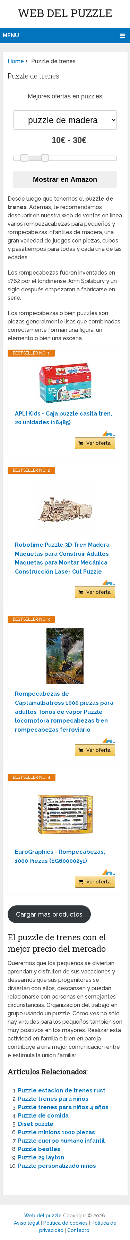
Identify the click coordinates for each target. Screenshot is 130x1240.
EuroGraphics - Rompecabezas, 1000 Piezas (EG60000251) (60, 856)
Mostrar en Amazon (65, 179)
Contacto (78, 1230)
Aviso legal (27, 1223)
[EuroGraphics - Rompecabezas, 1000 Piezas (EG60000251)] (65, 814)
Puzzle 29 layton (41, 1157)
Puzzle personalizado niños (57, 1166)
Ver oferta (98, 443)
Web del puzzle (65, 12)
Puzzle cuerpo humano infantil (61, 1140)
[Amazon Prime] (105, 433)
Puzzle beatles (39, 1149)
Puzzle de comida (43, 1115)
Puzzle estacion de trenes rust (61, 1090)
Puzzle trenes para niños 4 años (63, 1107)
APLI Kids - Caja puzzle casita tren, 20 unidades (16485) (63, 418)
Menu (11, 35)
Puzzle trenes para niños (53, 1099)
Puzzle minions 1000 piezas (56, 1132)
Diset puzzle (35, 1124)
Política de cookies (65, 1223)
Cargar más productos (49, 914)
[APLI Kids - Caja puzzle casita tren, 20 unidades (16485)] (65, 383)
